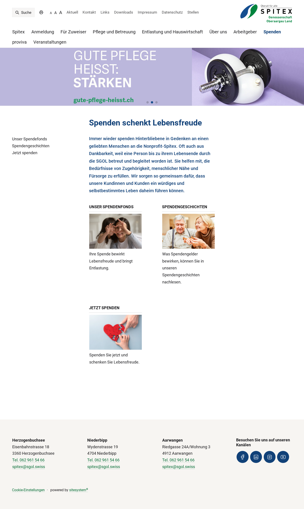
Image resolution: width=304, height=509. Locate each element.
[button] (147, 102)
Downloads (123, 12)
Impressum (147, 12)
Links (105, 12)
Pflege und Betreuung (114, 31)
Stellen (193, 12)
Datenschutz (172, 12)
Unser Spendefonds (29, 139)
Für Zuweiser (73, 31)
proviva (19, 42)
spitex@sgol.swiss (28, 466)
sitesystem (78, 490)
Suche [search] (25, 12)
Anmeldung (42, 31)
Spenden (272, 31)
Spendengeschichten (30, 145)
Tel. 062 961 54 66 (28, 460)
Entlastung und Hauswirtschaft (172, 31)
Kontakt (89, 12)
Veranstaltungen (49, 42)
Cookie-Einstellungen (28, 490)
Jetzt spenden (24, 152)
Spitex (18, 31)
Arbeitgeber (245, 31)
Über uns (218, 31)
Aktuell (72, 12)
